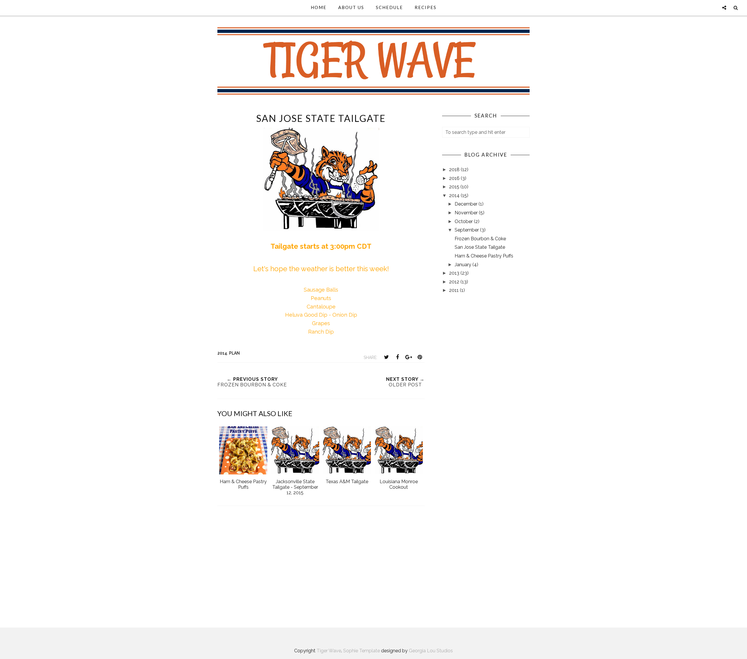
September (467, 230)
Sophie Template (361, 650)
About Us (351, 7)
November (467, 212)
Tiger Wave (329, 650)
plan (234, 353)
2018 (455, 169)
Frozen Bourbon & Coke (480, 238)
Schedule (389, 7)
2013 (454, 273)
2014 (222, 353)
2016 (455, 178)
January (463, 264)
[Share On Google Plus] (408, 357)
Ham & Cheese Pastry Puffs (484, 256)
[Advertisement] (321, 570)
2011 (454, 290)
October (464, 221)
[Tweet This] (386, 357)
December (467, 204)
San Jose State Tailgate (480, 247)
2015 (454, 187)
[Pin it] (419, 357)
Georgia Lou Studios (431, 650)
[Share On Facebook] (397, 357)
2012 (454, 282)
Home (319, 7)
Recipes (426, 7)
